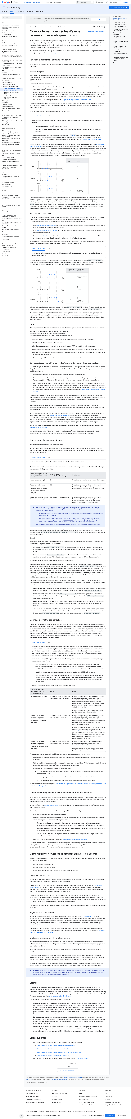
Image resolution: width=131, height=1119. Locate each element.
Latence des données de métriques (60, 996)
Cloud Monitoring (13, 8)
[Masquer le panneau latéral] (21, 1116)
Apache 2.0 (29, 1079)
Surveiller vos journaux (54, 53)
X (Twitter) (108, 1099)
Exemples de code (84, 1099)
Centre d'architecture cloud (86, 1102)
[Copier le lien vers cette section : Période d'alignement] (49, 72)
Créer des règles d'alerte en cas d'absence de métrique (54, 1049)
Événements (108, 1096)
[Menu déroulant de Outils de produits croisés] (63, 2)
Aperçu (4, 11)
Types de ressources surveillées (91, 524)
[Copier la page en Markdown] (74, 35)
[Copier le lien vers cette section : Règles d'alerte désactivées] (54, 876)
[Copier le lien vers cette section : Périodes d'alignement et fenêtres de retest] (74, 60)
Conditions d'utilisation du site (62, 1111)
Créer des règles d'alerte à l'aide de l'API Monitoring (53, 1055)
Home (31, 27)
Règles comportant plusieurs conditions (74, 839)
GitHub (80, 1093)
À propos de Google (31, 1111)
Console (100, 2)
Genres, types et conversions (92, 139)
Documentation (39, 27)
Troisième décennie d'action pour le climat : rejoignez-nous (43, 1115)
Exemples (30, 11)
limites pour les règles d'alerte (39, 427)
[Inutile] (104, 27)
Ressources (39, 11)
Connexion (126, 2)
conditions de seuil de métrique (46, 225)
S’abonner (110, 1115)
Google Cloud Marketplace (33, 1099)
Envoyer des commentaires (95, 31)
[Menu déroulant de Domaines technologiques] (42, 2)
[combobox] (85, 2)
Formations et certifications (86, 1105)
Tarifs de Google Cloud (32, 1096)
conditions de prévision (43, 236)
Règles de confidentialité (46, 1111)
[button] (11, 28)
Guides (12, 11)
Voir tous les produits (32, 1093)
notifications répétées (51, 805)
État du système (56, 1102)
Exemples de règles (82, 1058)
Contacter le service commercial (35, 1102)
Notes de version (57, 1099)
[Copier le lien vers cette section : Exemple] (37, 324)
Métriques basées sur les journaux (49, 786)
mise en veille (87, 916)
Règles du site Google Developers (58, 1079)
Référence (20, 11)
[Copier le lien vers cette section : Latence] (39, 983)
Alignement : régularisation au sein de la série (77, 100)
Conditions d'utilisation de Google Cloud (84, 1111)
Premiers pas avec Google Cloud (88, 1096)
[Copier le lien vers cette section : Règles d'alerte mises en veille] (56, 913)
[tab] (38, 116)
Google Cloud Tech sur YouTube (114, 1105)
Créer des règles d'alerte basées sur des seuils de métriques (56, 1046)
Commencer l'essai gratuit (119, 7)
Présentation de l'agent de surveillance (68, 784)
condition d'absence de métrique (59, 415)
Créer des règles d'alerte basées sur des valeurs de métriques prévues (59, 1052)
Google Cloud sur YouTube (112, 1102)
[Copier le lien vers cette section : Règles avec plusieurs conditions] (63, 440)
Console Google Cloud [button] (38, 116)
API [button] (49, 116)
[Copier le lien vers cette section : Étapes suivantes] (48, 1038)
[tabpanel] (68, 130)
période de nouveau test (71, 669)
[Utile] (102, 27)
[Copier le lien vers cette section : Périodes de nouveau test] (52, 214)
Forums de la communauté (59, 1093)
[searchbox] (12, 17)
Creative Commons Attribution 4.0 (73, 1077)
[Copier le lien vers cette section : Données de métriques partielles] (63, 620)
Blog (106, 1093)
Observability (48, 27)
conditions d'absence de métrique (46, 230)
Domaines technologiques (32, 2)
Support (54, 1096)
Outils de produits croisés (53, 2)
